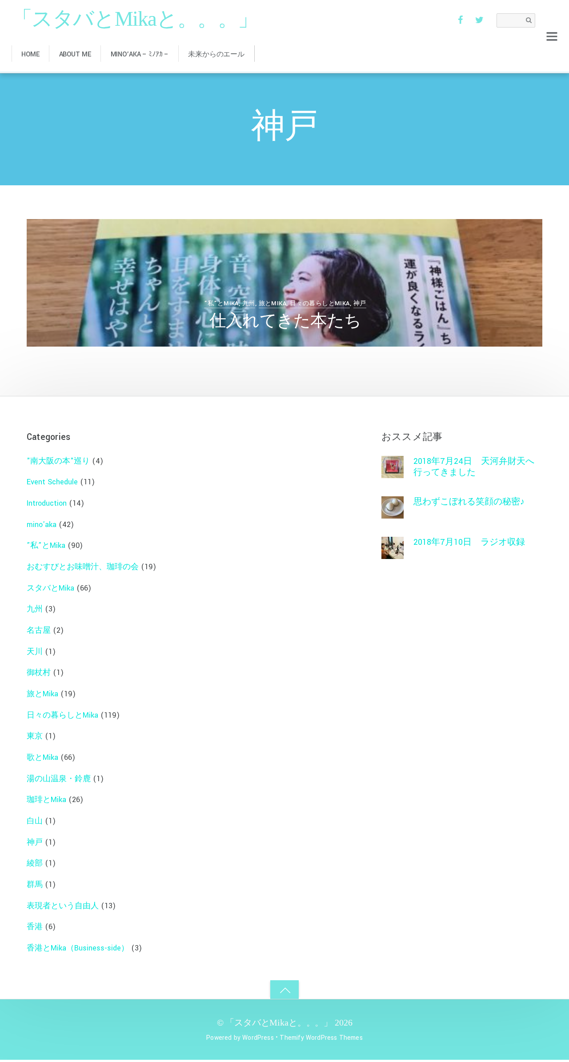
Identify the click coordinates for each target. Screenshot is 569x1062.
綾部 (35, 863)
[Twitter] (479, 20)
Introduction (47, 503)
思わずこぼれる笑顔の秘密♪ (469, 501)
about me (75, 54)
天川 (35, 652)
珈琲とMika (46, 800)
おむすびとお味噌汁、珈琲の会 (83, 567)
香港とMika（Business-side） (78, 948)
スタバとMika (50, 588)
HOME (30, 54)
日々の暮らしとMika (320, 303)
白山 (35, 821)
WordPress (258, 1038)
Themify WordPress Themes (321, 1038)
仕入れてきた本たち (285, 321)
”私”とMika (221, 303)
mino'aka (41, 524)
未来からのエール (216, 54)
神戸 (359, 303)
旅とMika (273, 303)
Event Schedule (52, 482)
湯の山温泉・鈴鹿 (59, 779)
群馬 (35, 884)
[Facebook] (460, 20)
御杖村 (39, 672)
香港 (35, 927)
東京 (35, 736)
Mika (74, 244)
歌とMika (42, 757)
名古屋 (39, 630)
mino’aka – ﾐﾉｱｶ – (140, 54)
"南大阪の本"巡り (58, 461)
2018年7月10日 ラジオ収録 (469, 542)
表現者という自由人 (63, 906)
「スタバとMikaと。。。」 (279, 1022)
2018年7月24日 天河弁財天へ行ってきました (473, 466)
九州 (248, 303)
